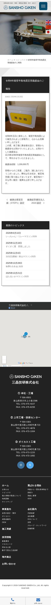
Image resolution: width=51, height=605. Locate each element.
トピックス (6, 492)
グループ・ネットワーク (37, 525)
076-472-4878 (28, 428)
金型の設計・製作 (9, 513)
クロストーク (7, 544)
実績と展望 (32, 496)
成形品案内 (6, 519)
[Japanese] (48, 32)
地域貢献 (5, 499)
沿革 (29, 522)
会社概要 (31, 516)
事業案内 (6, 509)
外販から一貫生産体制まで (38, 489)
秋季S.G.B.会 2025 (14, 266)
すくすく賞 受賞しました (18, 246)
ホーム (5, 485)
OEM (30, 499)
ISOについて (33, 519)
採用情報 (6, 537)
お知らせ (5, 489)
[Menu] (43, 6)
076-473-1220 (28, 452)
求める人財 (6, 547)
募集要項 (5, 541)
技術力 (30, 492)
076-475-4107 (28, 404)
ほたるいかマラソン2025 (17, 276)
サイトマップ (7, 502)
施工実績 (6, 529)
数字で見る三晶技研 (10, 550)
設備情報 (31, 528)
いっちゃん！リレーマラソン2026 (21, 236)
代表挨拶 (31, 513)
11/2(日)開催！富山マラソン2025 (20, 256)
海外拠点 (6, 557)
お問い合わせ (9, 564)
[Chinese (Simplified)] (48, 27)
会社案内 (32, 509)
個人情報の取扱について (11, 496)
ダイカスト (6, 516)
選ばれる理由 (34, 485)
